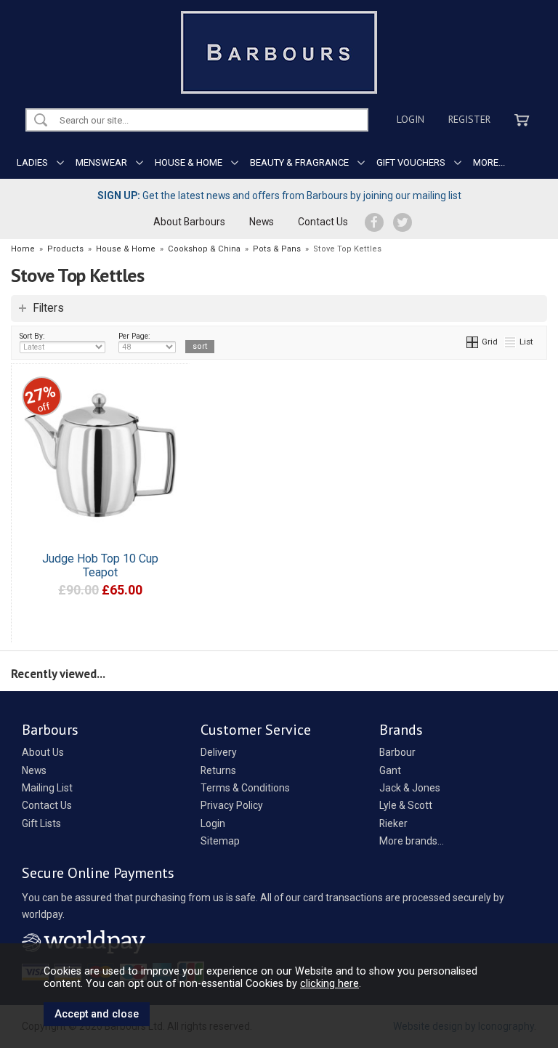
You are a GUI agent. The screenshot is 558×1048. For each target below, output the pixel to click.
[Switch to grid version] (473, 341)
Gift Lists (41, 823)
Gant (390, 770)
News (261, 221)
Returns (218, 770)
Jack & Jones (409, 788)
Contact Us (323, 221)
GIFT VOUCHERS (410, 162)
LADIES (32, 162)
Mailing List (47, 788)
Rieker (393, 823)
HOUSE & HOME (188, 162)
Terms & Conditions (245, 788)
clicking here (329, 983)
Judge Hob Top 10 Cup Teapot (100, 565)
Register (469, 119)
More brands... (411, 841)
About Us (43, 752)
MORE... (489, 162)
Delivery (219, 752)
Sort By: (32, 336)
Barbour (397, 752)
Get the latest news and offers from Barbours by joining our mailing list (279, 195)
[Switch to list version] (510, 341)
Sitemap (220, 841)
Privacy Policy (232, 805)
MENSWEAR (101, 162)
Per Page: (134, 336)
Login (410, 119)
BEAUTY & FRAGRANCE (299, 162)
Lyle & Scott (405, 805)
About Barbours (189, 221)
